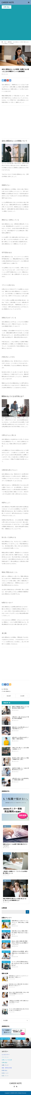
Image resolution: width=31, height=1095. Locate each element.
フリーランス (5, 1057)
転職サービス (5, 1073)
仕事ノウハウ (5, 1065)
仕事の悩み (6, 7)
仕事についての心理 (7, 1059)
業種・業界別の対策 (7, 1067)
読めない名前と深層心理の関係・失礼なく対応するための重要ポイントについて (19, 993)
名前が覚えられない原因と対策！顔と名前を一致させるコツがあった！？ (19, 985)
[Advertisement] (15, 24)
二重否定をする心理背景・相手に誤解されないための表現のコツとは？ (19, 1001)
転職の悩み (4, 1070)
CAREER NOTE (8, 2)
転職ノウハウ (5, 1075)
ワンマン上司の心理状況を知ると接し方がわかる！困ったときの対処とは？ (19, 1009)
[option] (7, 1042)
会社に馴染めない (7, 691)
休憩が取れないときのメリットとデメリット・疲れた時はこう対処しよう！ (19, 976)
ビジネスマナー (6, 1054)
